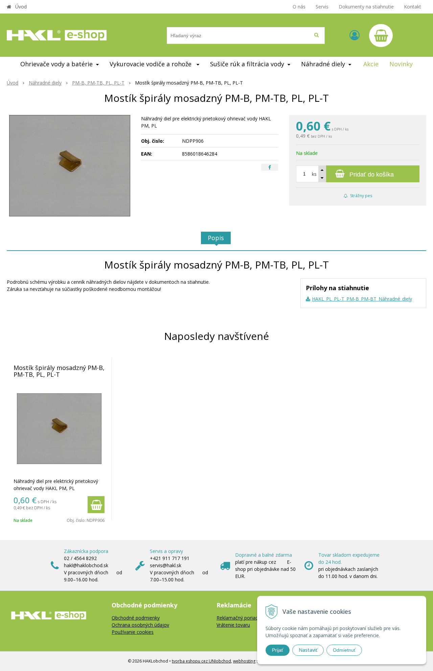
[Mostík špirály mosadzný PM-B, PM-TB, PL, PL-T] (70, 165)
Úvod (21, 6)
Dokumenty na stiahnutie (366, 6)
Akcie (371, 64)
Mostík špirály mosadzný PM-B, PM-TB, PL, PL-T (59, 371)
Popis (216, 238)
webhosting (244, 661)
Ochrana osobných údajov (140, 625)
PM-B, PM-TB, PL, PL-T (98, 82)
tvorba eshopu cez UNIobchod (201, 661)
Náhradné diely (45, 82)
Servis (322, 6)
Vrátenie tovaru (233, 625)
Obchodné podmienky (136, 618)
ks (314, 174)
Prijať (277, 650)
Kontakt (412, 6)
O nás (299, 6)
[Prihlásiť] (354, 35)
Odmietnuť (344, 650)
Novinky (401, 64)
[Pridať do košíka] (96, 504)
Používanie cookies (133, 632)
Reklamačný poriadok (240, 618)
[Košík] (381, 35)
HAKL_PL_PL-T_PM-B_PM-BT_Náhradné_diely (362, 299)
